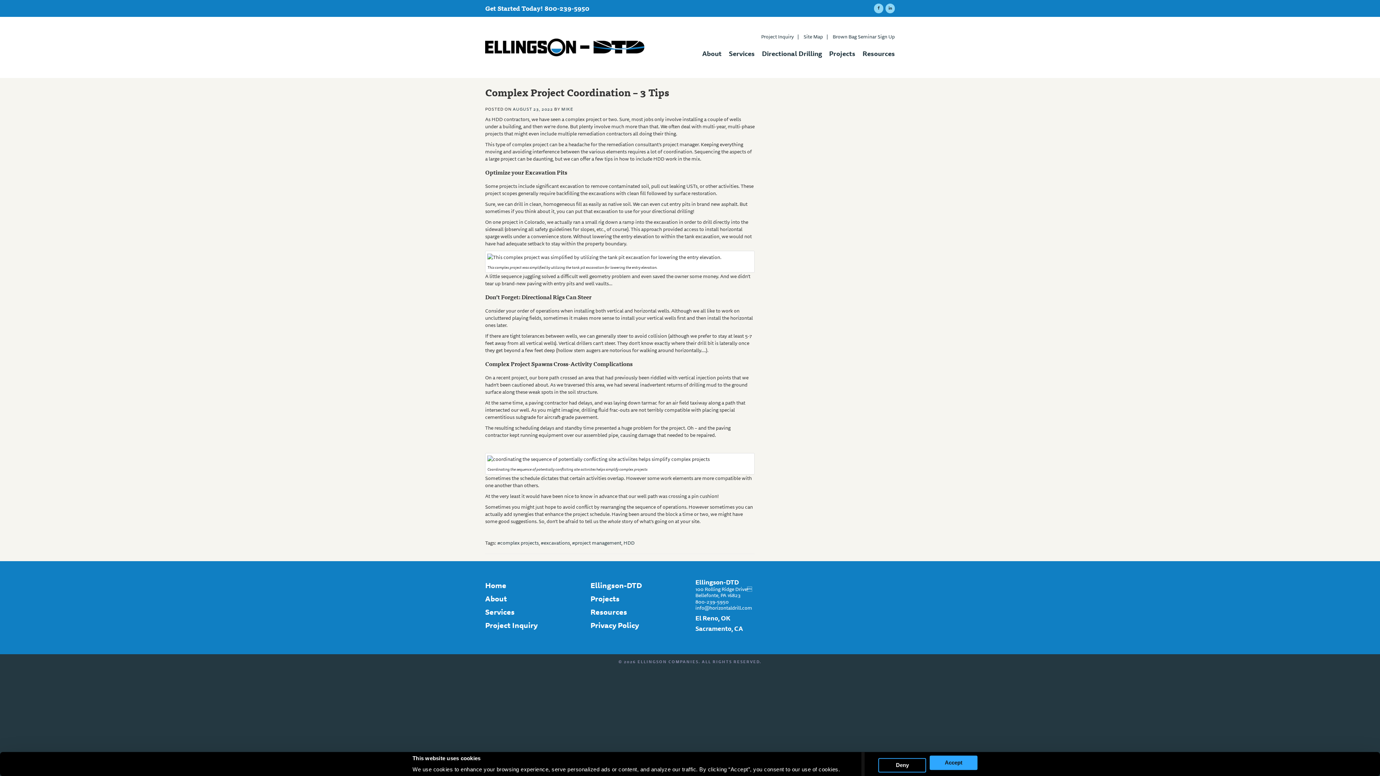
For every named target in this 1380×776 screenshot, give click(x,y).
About (712, 52)
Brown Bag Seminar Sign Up (864, 36)
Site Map (816, 36)
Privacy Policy (614, 625)
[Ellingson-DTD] (567, 47)
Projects (842, 52)
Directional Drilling (792, 52)
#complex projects (518, 543)
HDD (629, 543)
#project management (596, 543)
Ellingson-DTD (616, 585)
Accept (953, 762)
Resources (878, 52)
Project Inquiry (780, 36)
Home (495, 585)
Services (742, 52)
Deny (902, 765)
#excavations (555, 543)
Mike (567, 109)
